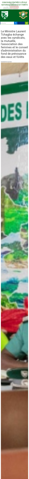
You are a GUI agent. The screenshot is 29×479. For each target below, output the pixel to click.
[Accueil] (14, 13)
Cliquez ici (14, 7)
